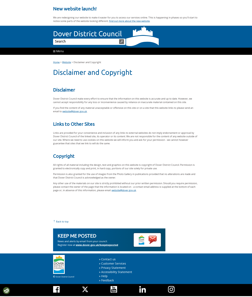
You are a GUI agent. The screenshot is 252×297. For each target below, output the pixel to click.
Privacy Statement (113, 268)
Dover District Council (87, 34)
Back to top (62, 221)
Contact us (108, 259)
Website (66, 62)
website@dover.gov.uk (74, 111)
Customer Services (113, 263)
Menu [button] (59, 51)
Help (104, 276)
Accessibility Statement (116, 272)
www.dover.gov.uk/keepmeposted (97, 245)
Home (56, 62)
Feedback (107, 280)
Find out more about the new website (129, 21)
